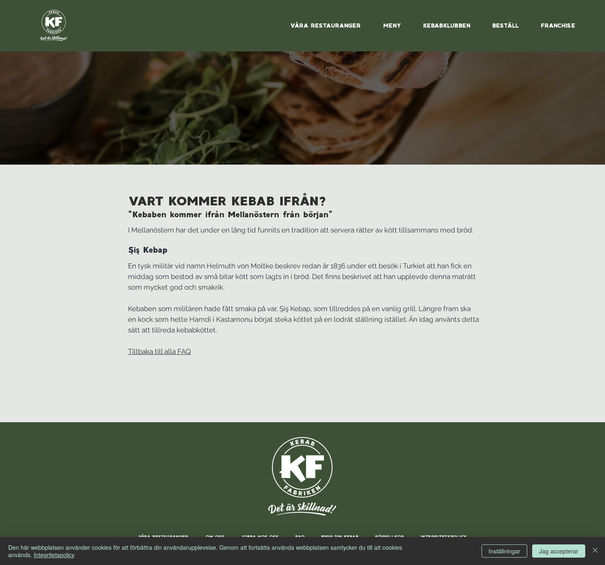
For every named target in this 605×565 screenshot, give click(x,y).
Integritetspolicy (54, 555)
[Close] (595, 551)
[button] (446, 25)
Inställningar (504, 551)
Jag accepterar (558, 551)
